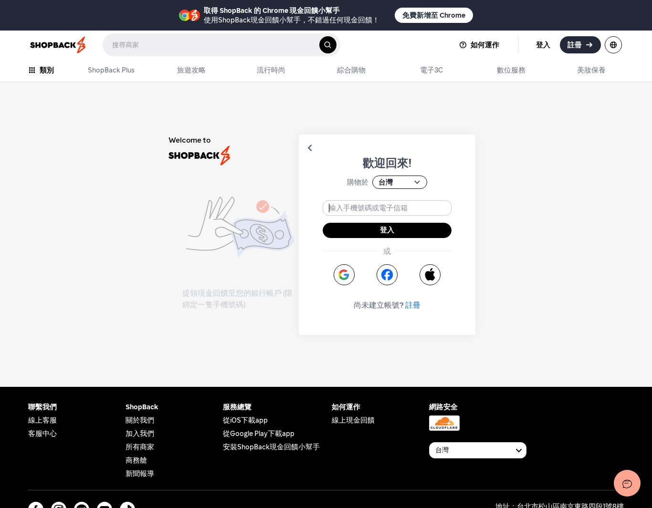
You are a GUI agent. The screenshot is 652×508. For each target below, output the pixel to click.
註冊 (413, 305)
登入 (387, 230)
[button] (309, 147)
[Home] (58, 45)
